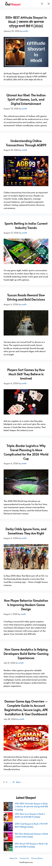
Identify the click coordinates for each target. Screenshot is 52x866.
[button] (42, 3)
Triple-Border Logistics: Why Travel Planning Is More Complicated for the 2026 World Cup (26, 452)
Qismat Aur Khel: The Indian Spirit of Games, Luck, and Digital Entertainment (26, 99)
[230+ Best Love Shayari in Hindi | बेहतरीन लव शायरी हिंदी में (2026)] (8, 817)
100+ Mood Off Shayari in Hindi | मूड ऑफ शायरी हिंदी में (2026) (31, 845)
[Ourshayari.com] (13, 3)
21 (13, 782)
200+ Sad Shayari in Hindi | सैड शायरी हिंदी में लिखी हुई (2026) (31, 825)
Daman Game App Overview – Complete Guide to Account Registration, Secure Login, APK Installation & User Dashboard (26, 707)
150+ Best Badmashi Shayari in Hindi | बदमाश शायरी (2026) (31, 835)
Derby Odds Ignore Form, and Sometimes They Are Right (26, 531)
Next (19, 782)
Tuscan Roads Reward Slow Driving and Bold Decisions (26, 297)
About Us (13, 858)
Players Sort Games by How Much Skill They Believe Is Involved (26, 374)
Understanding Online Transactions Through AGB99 (26, 143)
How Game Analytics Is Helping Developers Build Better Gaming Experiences (26, 653)
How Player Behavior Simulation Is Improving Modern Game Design (26, 604)
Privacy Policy (36, 858)
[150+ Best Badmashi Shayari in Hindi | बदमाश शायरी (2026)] (8, 837)
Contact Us (24, 858)
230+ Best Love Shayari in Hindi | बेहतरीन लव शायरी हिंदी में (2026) (30, 815)
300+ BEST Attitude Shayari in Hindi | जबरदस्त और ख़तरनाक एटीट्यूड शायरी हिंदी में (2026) (26, 21)
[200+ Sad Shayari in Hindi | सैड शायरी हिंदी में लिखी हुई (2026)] (8, 827)
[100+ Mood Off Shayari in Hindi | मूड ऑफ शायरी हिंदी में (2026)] (8, 847)
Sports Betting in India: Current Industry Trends (26, 225)
